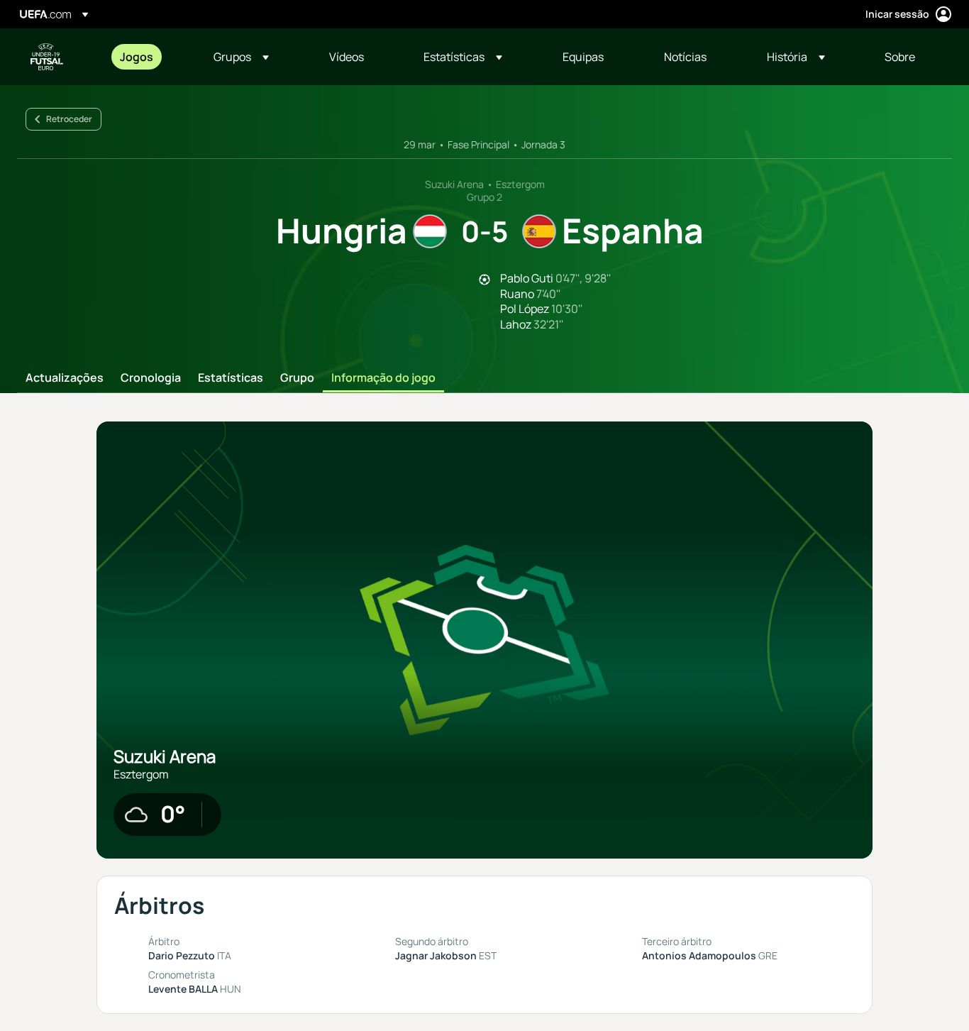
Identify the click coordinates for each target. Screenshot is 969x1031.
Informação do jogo (383, 378)
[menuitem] (149, 56)
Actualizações (65, 378)
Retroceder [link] (69, 119)
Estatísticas (230, 378)
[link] (136, 56)
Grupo (297, 378)
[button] (241, 56)
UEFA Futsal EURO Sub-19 (47, 56)
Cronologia (151, 378)
